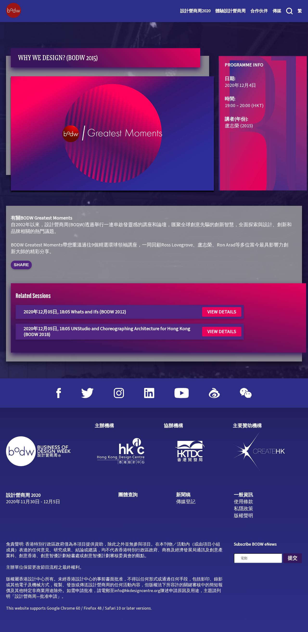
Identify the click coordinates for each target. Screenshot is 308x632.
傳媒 (277, 11)
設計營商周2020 (195, 11)
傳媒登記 (185, 502)
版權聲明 (243, 516)
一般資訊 (243, 495)
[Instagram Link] (119, 393)
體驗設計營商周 (230, 11)
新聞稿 (183, 495)
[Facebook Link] (58, 393)
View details (221, 312)
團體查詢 (128, 495)
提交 (292, 558)
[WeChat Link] (246, 393)
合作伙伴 (259, 11)
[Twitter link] (87, 393)
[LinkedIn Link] (149, 393)
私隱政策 (243, 509)
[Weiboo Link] (214, 393)
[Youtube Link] (181, 393)
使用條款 (243, 502)
